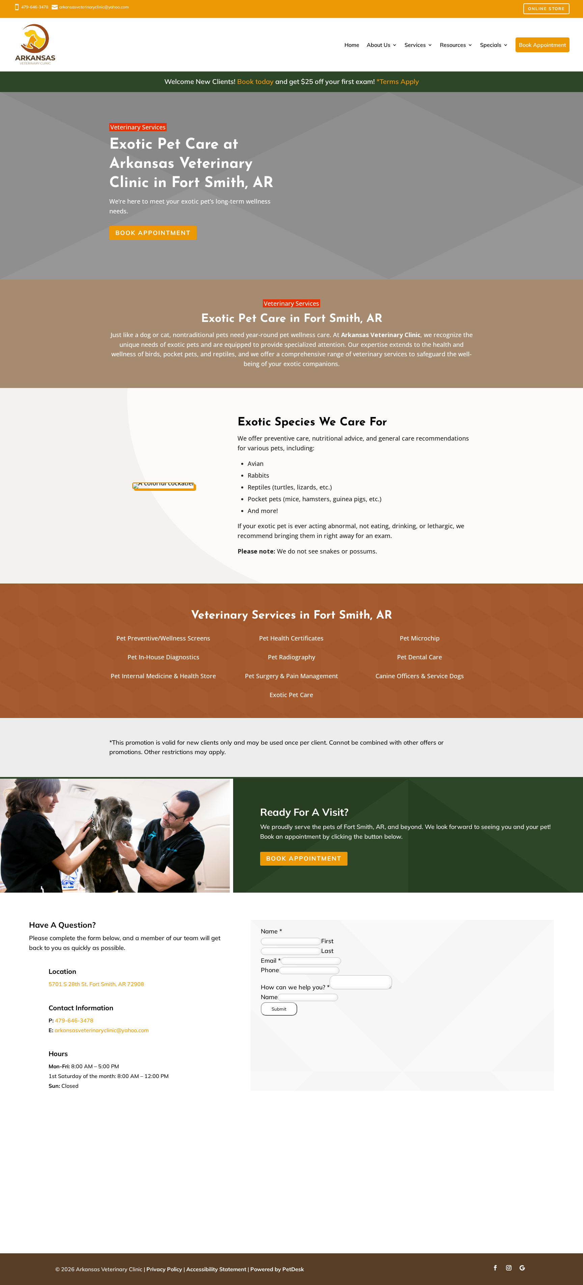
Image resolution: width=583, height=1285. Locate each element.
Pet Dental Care (419, 657)
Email (271, 960)
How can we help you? (295, 987)
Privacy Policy (164, 1269)
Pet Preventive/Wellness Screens (163, 638)
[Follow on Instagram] (508, 1267)
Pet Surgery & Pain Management (291, 676)
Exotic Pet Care (291, 695)
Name (271, 931)
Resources (453, 44)
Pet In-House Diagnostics (163, 657)
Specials (490, 44)
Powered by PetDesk (277, 1269)
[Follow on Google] (522, 1267)
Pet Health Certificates (291, 638)
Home (351, 44)
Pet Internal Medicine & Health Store (163, 676)
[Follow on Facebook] (495, 1267)
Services (415, 44)
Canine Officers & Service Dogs (420, 676)
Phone (270, 970)
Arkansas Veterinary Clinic (380, 335)
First (327, 941)
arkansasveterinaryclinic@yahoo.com (102, 1030)
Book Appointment (153, 233)
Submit (279, 1009)
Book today (255, 81)
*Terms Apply (398, 81)
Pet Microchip (420, 638)
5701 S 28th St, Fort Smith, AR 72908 (96, 984)
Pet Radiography (291, 657)
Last (327, 951)
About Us (378, 44)
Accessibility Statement (216, 1269)
